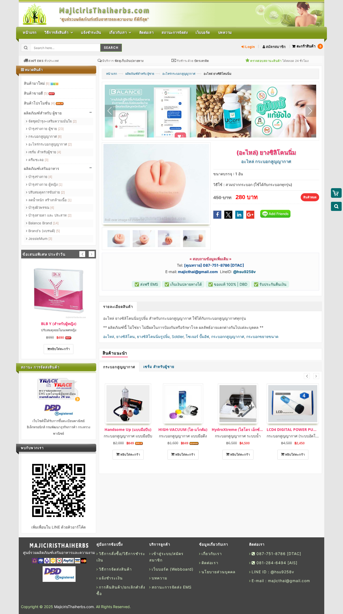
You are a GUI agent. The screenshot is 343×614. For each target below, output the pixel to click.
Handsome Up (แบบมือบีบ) (128, 429)
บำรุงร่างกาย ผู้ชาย (45, 128)
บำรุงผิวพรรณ (40, 207)
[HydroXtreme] (238, 404)
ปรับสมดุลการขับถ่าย (46, 192)
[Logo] (59, 545)
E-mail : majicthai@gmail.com (281, 580)
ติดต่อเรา (210, 562)
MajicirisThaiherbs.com (74, 606)
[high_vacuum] (183, 404)
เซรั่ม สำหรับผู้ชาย (158, 367)
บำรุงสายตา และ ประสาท (49, 215)
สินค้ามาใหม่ (36, 83)
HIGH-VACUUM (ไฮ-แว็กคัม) (182, 429)
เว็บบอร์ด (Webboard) (172, 569)
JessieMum (39, 238)
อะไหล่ (108, 336)
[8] (59, 137)
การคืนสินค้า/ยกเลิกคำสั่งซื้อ (120, 590)
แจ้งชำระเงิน (111, 578)
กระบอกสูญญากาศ (119, 367)
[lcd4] (293, 404)
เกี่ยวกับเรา (212, 553)
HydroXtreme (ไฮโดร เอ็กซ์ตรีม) (238, 429)
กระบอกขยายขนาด (262, 336)
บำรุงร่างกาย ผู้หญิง (44, 184)
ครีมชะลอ (37, 160)
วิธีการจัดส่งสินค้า (115, 569)
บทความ (159, 578)
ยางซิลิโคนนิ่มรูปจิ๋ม (153, 336)
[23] (61, 129)
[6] (47, 83)
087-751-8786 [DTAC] (278, 553)
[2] (74, 121)
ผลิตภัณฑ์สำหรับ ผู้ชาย (139, 74)
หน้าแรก (111, 74)
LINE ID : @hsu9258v (273, 572)
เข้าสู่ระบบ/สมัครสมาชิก (166, 556)
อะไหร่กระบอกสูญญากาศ (178, 74)
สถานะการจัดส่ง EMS (172, 587)
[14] (55, 223)
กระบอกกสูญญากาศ (227, 336)
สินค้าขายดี (35, 93)
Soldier (178, 336)
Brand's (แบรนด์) (43, 231)
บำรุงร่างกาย (39, 176)
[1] (60, 185)
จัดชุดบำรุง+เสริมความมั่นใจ (51, 121)
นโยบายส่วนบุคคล (219, 572)
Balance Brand (42, 223)
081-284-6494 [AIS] (276, 562)
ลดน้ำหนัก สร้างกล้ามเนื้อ (49, 200)
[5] (45, 93)
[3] (46, 160)
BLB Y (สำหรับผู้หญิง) (58, 323)
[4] (53, 103)
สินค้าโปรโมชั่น (39, 103)
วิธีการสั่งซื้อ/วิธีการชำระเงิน (120, 556)
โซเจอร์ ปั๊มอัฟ (197, 336)
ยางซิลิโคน (125, 336)
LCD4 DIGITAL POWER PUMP (293, 429)
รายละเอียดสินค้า (118, 307)
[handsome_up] (128, 404)
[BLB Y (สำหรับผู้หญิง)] (59, 290)
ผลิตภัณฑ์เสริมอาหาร (41, 168)
